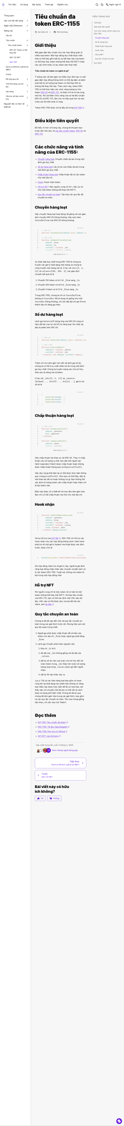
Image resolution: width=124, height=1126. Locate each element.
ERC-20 (44, 92)
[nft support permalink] (34, 585)
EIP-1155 (79, 107)
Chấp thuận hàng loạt (48, 174)
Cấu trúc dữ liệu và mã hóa (14, 97)
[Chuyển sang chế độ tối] (102, 4)
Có (42, 798)
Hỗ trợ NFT (43, 187)
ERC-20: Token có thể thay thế (18, 51)
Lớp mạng (10, 91)
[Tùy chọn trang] (50, 32)
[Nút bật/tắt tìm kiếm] (97, 4)
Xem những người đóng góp (65, 750)
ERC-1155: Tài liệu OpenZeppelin (54, 727)
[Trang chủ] (3, 4)
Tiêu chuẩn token (15, 45)
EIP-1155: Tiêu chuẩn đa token (53, 722)
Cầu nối (9, 35)
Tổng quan (9, 15)
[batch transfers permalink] (34, 207)
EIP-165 (56, 538)
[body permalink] (34, 149)
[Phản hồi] (119, 1121)
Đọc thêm (98, 63)
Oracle (8, 74)
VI (115, 4)
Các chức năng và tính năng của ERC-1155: (107, 32)
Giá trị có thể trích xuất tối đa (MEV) (17, 68)
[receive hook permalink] (34, 504)
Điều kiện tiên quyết (102, 27)
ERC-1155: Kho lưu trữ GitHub (52, 731)
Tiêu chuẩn (10, 40)
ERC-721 (55, 92)
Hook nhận (99, 50)
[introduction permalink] (34, 45)
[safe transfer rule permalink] (34, 614)
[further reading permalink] (34, 715)
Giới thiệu (97, 23)
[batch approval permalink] (34, 415)
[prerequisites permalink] (34, 120)
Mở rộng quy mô (12, 79)
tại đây (49, 604)
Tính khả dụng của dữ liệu (14, 85)
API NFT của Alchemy (49, 736)
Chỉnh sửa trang (61, 32)
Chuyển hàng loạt (46, 159)
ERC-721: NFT (15, 57)
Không (56, 798)
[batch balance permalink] (34, 314)
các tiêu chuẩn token (65, 131)
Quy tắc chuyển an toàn (49, 194)
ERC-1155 (13, 62)
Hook (40, 182)
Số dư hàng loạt (45, 167)
